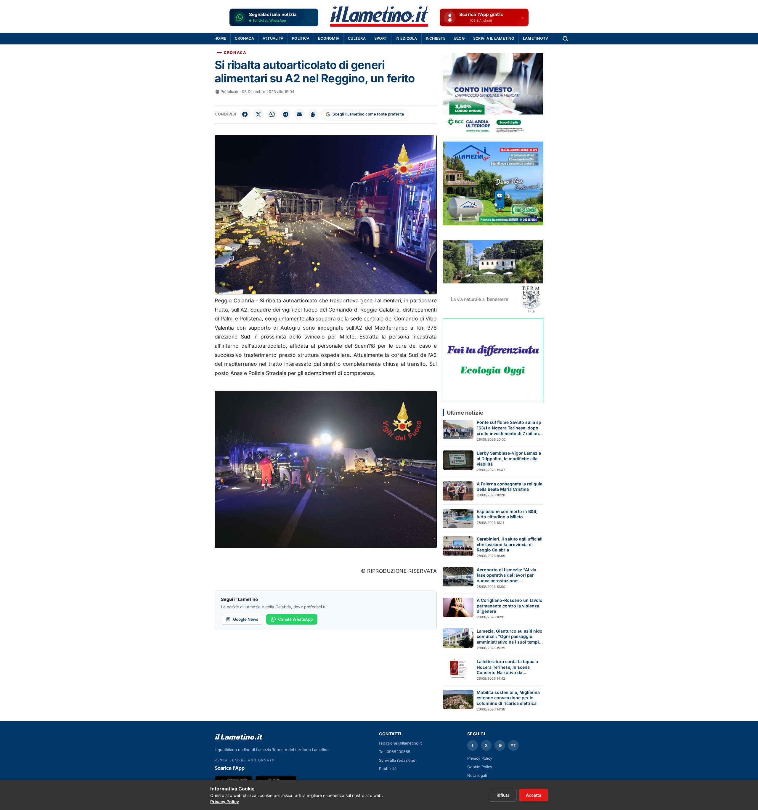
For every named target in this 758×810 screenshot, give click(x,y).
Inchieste (436, 38)
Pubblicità (387, 768)
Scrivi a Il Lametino (493, 38)
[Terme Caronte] (493, 272)
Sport (380, 38)
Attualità (273, 38)
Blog (459, 38)
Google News (245, 619)
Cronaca (244, 38)
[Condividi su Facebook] (245, 114)
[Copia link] (313, 114)
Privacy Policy (479, 758)
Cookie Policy (479, 766)
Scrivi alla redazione (397, 760)
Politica (300, 38)
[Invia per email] (299, 114)
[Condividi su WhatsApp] (272, 114)
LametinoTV (535, 38)
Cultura (357, 38)
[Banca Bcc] (493, 95)
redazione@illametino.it (400, 743)
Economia (328, 38)
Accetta (533, 795)
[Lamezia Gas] (493, 183)
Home (220, 38)
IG (499, 745)
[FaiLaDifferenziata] (493, 360)
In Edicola (406, 38)
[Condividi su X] (258, 114)
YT (513, 745)
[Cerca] (565, 38)
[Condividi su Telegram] (285, 114)
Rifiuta (503, 795)
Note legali (477, 775)
